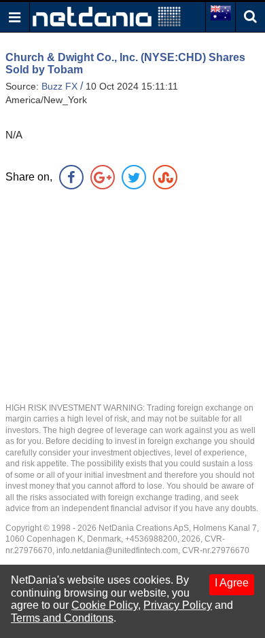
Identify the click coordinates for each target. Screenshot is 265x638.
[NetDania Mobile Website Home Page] (107, 16)
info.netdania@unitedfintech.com (117, 550)
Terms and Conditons (62, 618)
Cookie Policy (104, 605)
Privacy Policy (177, 605)
